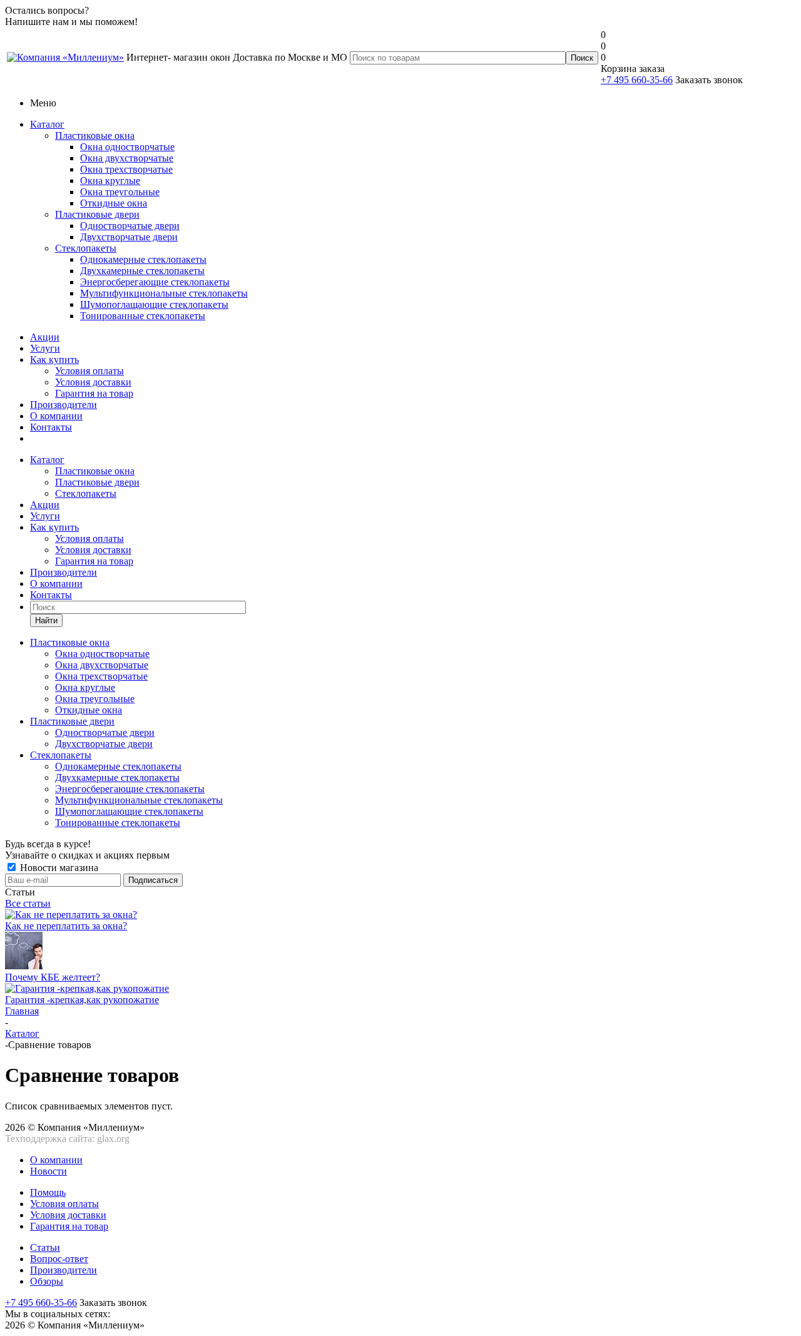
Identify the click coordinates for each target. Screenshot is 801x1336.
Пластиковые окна (95, 135)
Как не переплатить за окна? (66, 925)
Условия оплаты (89, 370)
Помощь (48, 1192)
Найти (46, 620)
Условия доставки (93, 382)
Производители (63, 404)
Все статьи (28, 903)
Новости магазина (58, 867)
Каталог (47, 124)
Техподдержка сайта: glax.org (67, 1138)
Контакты (51, 427)
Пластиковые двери (97, 214)
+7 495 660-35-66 (637, 79)
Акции (44, 337)
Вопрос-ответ (59, 1258)
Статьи (45, 1247)
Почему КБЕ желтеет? (52, 977)
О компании (56, 415)
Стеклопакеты (85, 248)
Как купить (54, 359)
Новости (48, 1171)
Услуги (45, 348)
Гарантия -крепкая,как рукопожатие (82, 999)
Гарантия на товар (94, 393)
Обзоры (46, 1281)
